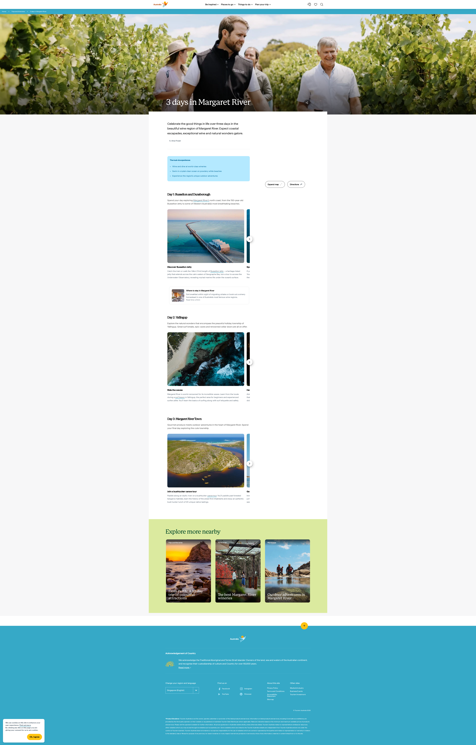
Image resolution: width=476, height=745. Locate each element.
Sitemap (270, 699)
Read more (184, 667)
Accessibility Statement (272, 695)
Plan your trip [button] (262, 4)
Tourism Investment (298, 694)
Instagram (248, 688)
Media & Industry (297, 688)
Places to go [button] (227, 4)
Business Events (296, 691)
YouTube (225, 694)
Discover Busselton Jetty (179, 267)
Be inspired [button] (210, 4)
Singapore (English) (175, 690)
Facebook (226, 688)
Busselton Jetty (216, 271)
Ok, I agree (34, 737)
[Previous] (168, 239)
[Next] (250, 239)
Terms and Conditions (275, 691)
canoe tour (212, 495)
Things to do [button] (244, 4)
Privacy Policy (272, 688)
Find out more (25, 725)
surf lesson (180, 397)
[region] (285, 155)
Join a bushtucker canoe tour (182, 491)
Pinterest (247, 694)
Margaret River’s (201, 200)
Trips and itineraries (18, 11)
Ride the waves (175, 390)
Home (4, 11)
